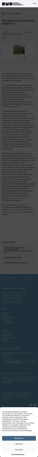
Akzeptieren (19, 438)
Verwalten (19, 450)
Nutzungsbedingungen (18, 454)
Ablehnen (19, 444)
